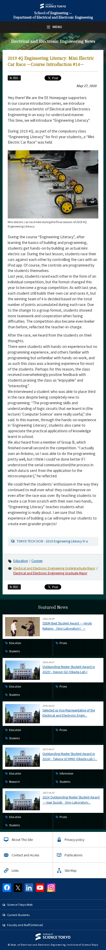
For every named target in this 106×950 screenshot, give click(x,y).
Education (20, 560)
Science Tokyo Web (19, 904)
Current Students (18, 915)
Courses (36, 560)
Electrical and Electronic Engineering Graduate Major (50, 573)
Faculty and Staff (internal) (25, 925)
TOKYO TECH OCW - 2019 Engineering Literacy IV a (52, 541)
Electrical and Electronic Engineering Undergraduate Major (54, 568)
